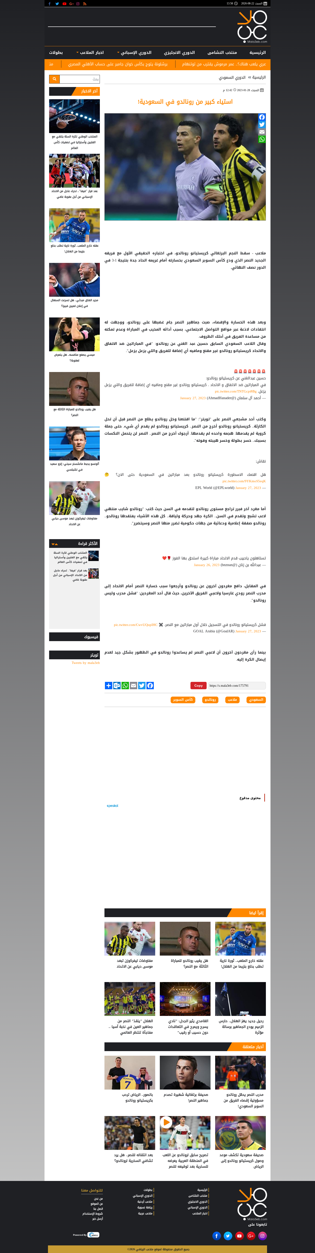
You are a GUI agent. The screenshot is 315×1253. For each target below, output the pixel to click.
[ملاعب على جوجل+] (71, 3)
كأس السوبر (183, 700)
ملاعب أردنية (144, 1202)
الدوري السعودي (232, 77)
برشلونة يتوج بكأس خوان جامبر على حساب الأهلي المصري (177, 64)
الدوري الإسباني (135, 52)
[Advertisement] (185, 285)
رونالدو (210, 700)
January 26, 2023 (207, 565)
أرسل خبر (97, 1219)
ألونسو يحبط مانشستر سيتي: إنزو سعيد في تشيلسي (74, 466)
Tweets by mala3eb (86, 663)
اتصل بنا (98, 1209)
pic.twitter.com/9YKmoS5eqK (244, 481)
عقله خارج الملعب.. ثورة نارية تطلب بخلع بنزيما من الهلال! (242, 964)
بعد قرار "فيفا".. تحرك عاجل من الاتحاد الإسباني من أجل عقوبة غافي (74, 194)
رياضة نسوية (144, 1207)
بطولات (148, 1190)
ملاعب (232, 700)
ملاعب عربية (145, 1213)
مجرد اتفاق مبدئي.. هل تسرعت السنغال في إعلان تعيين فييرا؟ (74, 303)
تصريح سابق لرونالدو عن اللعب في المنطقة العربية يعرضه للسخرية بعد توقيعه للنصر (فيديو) (185, 1160)
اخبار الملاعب (199, 1213)
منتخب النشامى (222, 52)
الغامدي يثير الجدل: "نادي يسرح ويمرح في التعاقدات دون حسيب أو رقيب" (188, 1026)
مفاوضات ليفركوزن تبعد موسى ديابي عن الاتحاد (135, 964)
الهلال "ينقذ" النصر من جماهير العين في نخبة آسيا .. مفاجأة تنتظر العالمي (131, 1026)
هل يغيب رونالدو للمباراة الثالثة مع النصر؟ (189, 964)
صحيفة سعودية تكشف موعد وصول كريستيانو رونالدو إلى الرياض (242, 1160)
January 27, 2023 (193, 398)
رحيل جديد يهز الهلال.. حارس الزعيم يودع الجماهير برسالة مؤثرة (241, 1026)
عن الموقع (97, 1204)
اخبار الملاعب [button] (91, 52)
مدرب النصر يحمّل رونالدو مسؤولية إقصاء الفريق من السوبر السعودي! (244, 1100)
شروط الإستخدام (93, 1214)
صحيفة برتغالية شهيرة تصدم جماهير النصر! (186, 1098)
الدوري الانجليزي (179, 52)
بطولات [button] (56, 52)
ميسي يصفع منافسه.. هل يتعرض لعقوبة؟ (74, 357)
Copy (198, 685)
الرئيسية (258, 52)
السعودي (256, 700)
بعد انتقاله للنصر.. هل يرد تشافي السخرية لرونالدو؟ (133, 1158)
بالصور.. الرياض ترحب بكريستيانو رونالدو (137, 1098)
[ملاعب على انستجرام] (78, 3)
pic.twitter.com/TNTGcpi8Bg (236, 391)
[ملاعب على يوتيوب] (65, 3)
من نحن (98, 1199)
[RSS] (85, 3)
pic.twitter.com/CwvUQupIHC (136, 625)
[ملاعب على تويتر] (58, 3)
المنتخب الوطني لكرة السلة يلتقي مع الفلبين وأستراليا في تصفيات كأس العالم (74, 142)
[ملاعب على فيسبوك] (51, 3)
